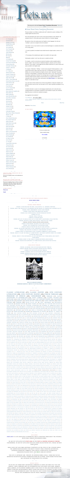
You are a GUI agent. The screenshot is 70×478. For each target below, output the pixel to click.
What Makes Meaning (13, 414)
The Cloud (50, 405)
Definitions (57, 351)
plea (48, 425)
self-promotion (40, 336)
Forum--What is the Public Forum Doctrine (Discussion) (36, 239)
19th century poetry (30, 294)
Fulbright (35, 380)
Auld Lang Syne (51, 342)
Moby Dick (42, 390)
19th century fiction (53, 308)
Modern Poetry (20, 303)
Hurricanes (19, 325)
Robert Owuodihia (9, 133)
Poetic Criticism (28, 328)
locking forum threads (29, 319)
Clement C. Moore (9, 67)
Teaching (27, 405)
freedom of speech (16, 296)
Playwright (42, 394)
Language (9, 388)
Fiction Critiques (57, 356)
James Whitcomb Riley (10, 96)
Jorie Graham (56, 325)
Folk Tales (45, 323)
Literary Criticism (12, 326)
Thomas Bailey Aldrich (10, 143)
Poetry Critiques (12, 308)
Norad (9, 391)
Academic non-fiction (39, 339)
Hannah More (8, 89)
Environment (43, 354)
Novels (31, 391)
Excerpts (37, 323)
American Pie (14, 342)
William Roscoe (9, 165)
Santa (24, 400)
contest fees (56, 317)
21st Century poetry (43, 299)
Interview (54, 385)
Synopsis (9, 405)
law (28, 422)
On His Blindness (20, 393)
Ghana (53, 380)
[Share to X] (38, 97)
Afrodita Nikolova (9, 44)
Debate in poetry (47, 351)
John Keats (8, 101)
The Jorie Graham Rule (32, 331)
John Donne (8, 99)
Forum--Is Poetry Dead (36, 217)
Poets (53, 396)
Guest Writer (49, 300)
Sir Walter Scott (9, 138)
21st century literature (31, 305)
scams (35, 428)
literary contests (40, 422)
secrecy (41, 428)
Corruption (39, 306)
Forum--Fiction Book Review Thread (36, 250)
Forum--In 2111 (36, 214)
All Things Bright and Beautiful (46, 340)
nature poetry (42, 319)
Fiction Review (12, 357)
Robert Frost (8, 129)
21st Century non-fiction (52, 303)
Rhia (21, 399)
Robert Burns (8, 128)
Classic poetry (37, 292)
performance (35, 425)
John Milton (8, 104)
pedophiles (27, 425)
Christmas (10, 310)
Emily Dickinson (9, 82)
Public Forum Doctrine (42, 397)
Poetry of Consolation (26, 396)
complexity (57, 419)
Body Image (49, 345)
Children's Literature (26, 306)
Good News (15, 382)
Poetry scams (47, 396)
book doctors (40, 333)
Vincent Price (46, 411)
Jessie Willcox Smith (10, 97)
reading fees (29, 336)
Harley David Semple (50, 382)
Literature (35, 326)
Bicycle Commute (11, 345)
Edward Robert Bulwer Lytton (12, 81)
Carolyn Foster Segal (10, 60)
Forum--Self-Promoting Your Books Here (35, 225)
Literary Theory (24, 326)
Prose (32, 397)
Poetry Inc (38, 328)
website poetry (10, 431)
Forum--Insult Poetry (35, 216)
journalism (9, 422)
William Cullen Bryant (10, 161)
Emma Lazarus (9, 84)
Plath (28, 394)
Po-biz (12, 300)
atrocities (26, 417)
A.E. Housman (9, 38)
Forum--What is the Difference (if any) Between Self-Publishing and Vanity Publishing (37, 377)
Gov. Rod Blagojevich (56, 323)
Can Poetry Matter (35, 314)
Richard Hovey (9, 124)
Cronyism (48, 306)
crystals (9, 420)
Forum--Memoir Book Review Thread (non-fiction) (35, 253)
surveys (23, 320)
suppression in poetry (53, 336)
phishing (42, 425)
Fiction (49, 356)
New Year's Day (51, 390)
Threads (49, 296)
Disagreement (21, 353)
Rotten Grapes (17, 400)
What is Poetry (25, 414)
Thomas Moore (9, 145)
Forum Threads (32, 99)
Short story (18, 402)
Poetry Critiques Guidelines (55, 394)
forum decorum (18, 311)
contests (9, 319)
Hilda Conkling (9, 94)
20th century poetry (24, 299)
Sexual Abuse (57, 400)
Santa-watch (31, 400)
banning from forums (36, 417)
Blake (7, 57)
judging (16, 422)
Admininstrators (11, 314)
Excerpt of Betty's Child (27, 356)
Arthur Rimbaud (9, 52)
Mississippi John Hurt (32, 390)
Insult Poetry (46, 325)
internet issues (56, 420)
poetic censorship (44, 334)
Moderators (37, 316)
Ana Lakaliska (9, 47)
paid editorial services (25, 334)
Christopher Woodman (10, 65)
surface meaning (35, 430)
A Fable (56, 337)
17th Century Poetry (43, 337)
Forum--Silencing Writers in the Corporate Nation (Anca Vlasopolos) (35, 228)
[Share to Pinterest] (40, 97)
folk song (17, 319)
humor (28, 311)
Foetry (26, 310)
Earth (58, 353)
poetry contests (55, 334)
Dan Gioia (25, 351)
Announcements (12, 306)
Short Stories (32, 303)
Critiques (19, 310)
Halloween (31, 382)
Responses (14, 399)
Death (36, 322)
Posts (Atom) (33, 105)
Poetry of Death (37, 396)
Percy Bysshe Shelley (10, 119)
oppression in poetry (39, 311)
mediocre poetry (11, 334)
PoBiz (40, 303)
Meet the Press (21, 390)
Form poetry (57, 357)
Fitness (20, 357)
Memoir (29, 316)
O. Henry (8, 116)
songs (21, 430)
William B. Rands (9, 155)
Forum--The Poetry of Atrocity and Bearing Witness (36, 229)
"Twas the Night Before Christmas (22, 337)
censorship (36, 296)
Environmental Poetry (54, 354)
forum (21, 308)
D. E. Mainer (8, 70)
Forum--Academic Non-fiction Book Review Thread (35, 247)
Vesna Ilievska (8, 148)
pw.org (8, 428)
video (51, 430)
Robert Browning (9, 126)
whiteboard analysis (21, 431)
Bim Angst (8, 55)
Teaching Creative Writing (15, 331)
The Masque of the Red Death (25, 408)
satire (9, 313)
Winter (20, 333)
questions (14, 428)
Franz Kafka (8, 86)
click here (50, 472)
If (20, 385)
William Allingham (9, 153)
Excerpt (30, 323)
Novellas (25, 391)
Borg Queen (57, 345)
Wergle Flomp (18, 413)
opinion (9, 425)
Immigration (25, 385)
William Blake (9, 156)
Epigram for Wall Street (13, 356)
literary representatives (53, 422)
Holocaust (11, 385)
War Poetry (9, 413)
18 (51, 337)
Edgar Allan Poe (9, 77)
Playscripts (35, 394)
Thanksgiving (42, 405)
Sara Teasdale (8, 136)
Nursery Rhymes (17, 328)
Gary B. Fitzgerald (9, 87)
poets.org (10, 299)
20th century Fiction (35, 313)
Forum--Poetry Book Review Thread (36, 254)
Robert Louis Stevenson (10, 131)
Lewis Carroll (8, 108)
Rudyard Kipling (9, 134)
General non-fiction (45, 380)
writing (9, 337)
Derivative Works (11, 353)
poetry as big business (56, 425)
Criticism (57, 314)
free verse (47, 420)
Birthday (36, 345)
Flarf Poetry (27, 357)
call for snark (13, 419)
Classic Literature (16, 292)
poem (35, 334)
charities (21, 419)
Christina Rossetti (9, 64)
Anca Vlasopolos (9, 49)
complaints (49, 419)
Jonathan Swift (9, 106)
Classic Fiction (53, 297)
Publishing (53, 397)
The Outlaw (39, 408)
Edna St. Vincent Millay (10, 79)
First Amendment (45, 302)
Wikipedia (33, 414)
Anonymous (8, 50)
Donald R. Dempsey (10, 74)
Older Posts (62, 102)
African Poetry (51, 339)
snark (16, 320)
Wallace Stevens (9, 150)
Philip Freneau (9, 121)
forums (18, 302)
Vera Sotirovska (9, 146)
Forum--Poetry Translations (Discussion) (47, 99)
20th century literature (52, 313)
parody (55, 319)
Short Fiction (10, 402)
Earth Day (9, 354)
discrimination (17, 420)
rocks (30, 428)
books (50, 417)
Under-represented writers (14, 411)
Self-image (49, 400)
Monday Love (8, 114)
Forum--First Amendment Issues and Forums (35, 209)
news (49, 319)
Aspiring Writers (12, 322)
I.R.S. (17, 385)
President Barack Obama (22, 397)
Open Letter (56, 316)
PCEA (28, 393)
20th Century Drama (46, 320)
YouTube (13, 417)
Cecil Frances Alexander (10, 62)
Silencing (19, 317)
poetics (27, 308)
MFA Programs (40, 388)
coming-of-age (40, 419)
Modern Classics (45, 326)
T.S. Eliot (8, 141)
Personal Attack (11, 394)
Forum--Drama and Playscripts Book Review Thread (36, 248)
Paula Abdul (43, 393)
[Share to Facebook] (39, 97)
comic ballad (30, 419)
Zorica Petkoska (9, 168)
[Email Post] (33, 97)
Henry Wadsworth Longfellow (12, 91)
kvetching (23, 422)
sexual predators (49, 428)
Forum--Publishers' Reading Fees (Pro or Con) (36, 223)
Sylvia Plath (8, 139)
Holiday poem (58, 383)
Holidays (11, 325)
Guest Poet (23, 382)
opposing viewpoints (17, 425)
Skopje (48, 402)
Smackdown (55, 402)
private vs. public (54, 311)
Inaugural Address (35, 385)
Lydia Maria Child (9, 111)
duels (24, 420)
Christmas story (23, 348)
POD (37, 393)
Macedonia (56, 306)
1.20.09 (34, 337)
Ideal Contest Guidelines (32, 325)
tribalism (44, 430)
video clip (57, 430)
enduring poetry (32, 420)
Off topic (44, 391)
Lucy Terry (8, 109)
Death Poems (44, 322)
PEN (32, 393)
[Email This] (35, 97)
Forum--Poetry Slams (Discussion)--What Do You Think (35, 220)
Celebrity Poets (48, 314)
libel (32, 422)
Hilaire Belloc (8, 92)
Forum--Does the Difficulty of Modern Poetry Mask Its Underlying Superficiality (35, 208)
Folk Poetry (41, 357)
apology (19, 417)
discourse (57, 333)
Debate (52, 322)
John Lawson (8, 102)
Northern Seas (17, 391)
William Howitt (9, 163)
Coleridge (8, 69)
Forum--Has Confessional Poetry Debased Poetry (36, 213)
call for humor (58, 417)
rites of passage (23, 428)
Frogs (29, 380)
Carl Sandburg (9, 59)
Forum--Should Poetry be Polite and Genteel (36, 226)
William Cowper (9, 160)
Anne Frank (57, 320)
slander (16, 430)
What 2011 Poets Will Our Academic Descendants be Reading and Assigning (43, 413)
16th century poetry (38, 308)
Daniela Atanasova (9, 72)
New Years (59, 390)
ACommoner (8, 40)
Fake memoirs (42, 356)
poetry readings (11, 336)
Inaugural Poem (46, 385)
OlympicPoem (10, 393)
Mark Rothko (49, 388)
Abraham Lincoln (9, 42)
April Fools (32, 342)
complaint (49, 333)
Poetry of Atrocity (13, 396)
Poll (13, 397)
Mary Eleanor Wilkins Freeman (12, 113)
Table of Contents (18, 405)
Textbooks (34, 405)
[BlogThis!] (37, 97)
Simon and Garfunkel (28, 402)
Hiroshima (50, 383)
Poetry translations (49, 328)
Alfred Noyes (8, 45)
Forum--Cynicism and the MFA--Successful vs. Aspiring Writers (35, 206)
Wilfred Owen (8, 151)
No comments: (28, 97)
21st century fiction (13, 305)
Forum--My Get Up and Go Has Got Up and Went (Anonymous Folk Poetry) (36, 219)
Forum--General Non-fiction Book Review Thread (36, 251)
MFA (34, 388)
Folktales (49, 357)
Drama (53, 353)
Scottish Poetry (40, 400)
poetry (19, 300)
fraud (40, 420)
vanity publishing (32, 320)
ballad (48, 317)
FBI (36, 356)
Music (53, 326)
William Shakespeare (10, 166)
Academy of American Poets (51, 305)
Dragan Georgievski (10, 76)
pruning (21, 336)
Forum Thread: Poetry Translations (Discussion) (40, 29)
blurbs (45, 417)
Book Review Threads (33, 300)
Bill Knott (8, 54)
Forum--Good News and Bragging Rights (36, 211)
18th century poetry (20, 313)
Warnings (44, 331)
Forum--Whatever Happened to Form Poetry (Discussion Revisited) (35, 240)
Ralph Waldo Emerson (10, 123)
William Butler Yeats (10, 158)
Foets (34, 357)
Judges (48, 310)
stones (27, 430)
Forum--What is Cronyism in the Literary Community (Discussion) (36, 231)
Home (42, 102)
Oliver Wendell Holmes (10, 118)
